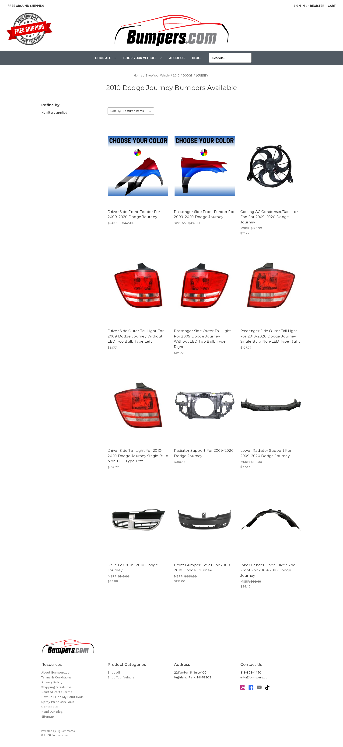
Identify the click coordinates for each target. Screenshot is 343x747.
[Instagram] (242, 687)
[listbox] (138, 111)
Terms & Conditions (56, 677)
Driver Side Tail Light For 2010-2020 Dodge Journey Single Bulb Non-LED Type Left (138, 455)
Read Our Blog (52, 712)
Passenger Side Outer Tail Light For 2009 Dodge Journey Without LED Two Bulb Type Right (202, 339)
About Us (177, 58)
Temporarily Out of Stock (205, 409)
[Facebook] (250, 687)
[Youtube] (259, 687)
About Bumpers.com (56, 672)
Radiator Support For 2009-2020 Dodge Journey (204, 453)
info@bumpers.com (255, 677)
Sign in (299, 6)
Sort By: (115, 111)
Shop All (103, 58)
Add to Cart (271, 170)
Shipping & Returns (56, 687)
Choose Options (138, 170)
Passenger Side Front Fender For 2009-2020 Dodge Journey (204, 214)
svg (267, 687)
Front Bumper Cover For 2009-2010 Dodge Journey (202, 568)
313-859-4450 (250, 672)
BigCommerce (66, 731)
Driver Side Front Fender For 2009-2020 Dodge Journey (134, 214)
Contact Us (50, 707)
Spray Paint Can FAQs (57, 702)
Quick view (138, 162)
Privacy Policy (51, 682)
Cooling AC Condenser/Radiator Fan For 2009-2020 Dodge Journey (269, 216)
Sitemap (47, 717)
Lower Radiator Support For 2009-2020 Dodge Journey (266, 453)
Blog (196, 58)
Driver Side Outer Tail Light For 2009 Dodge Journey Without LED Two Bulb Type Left (136, 336)
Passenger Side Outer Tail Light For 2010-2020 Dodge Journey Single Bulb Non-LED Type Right (270, 336)
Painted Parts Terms (56, 692)
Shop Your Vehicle (140, 58)
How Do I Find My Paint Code (62, 697)
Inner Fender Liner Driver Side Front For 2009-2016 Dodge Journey (268, 570)
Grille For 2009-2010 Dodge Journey (133, 568)
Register (317, 6)
